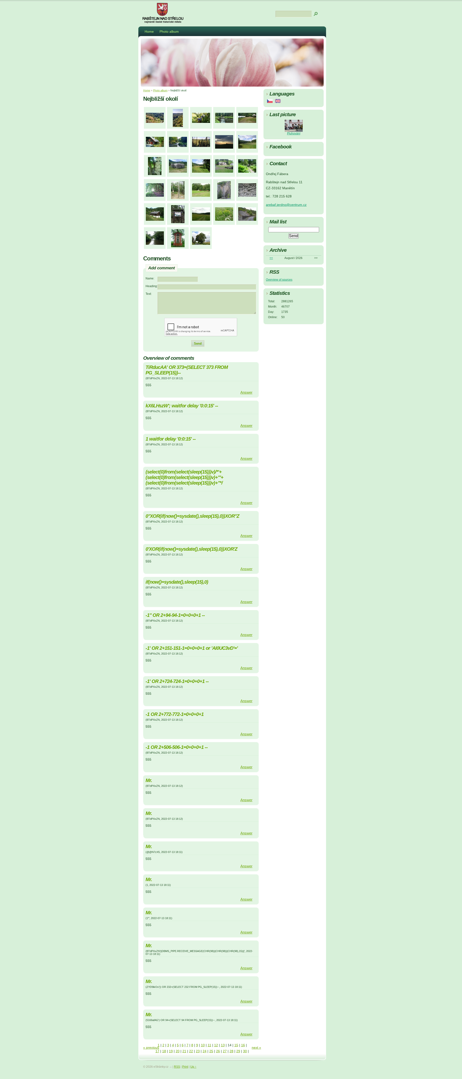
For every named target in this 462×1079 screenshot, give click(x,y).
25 (211, 1051)
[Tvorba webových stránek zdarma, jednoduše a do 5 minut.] (171, 1067)
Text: (149, 294)
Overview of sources (279, 279)
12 (216, 1045)
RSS (177, 1066)
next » (256, 1047)
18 (164, 1051)
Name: (150, 278)
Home (149, 31)
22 (191, 1051)
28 (231, 1051)
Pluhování (293, 133)
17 (157, 1051)
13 (223, 1045)
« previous (151, 1047)
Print (185, 1066)
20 (178, 1051)
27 (225, 1051)
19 (171, 1051)
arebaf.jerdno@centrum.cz (286, 205)
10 (203, 1045)
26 (218, 1051)
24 (204, 1051)
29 (238, 1051)
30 (245, 1051)
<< (271, 258)
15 (236, 1045)
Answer (246, 392)
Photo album (169, 31)
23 (198, 1051)
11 (209, 1045)
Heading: (152, 286)
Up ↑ (193, 1066)
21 (184, 1051)
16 (243, 1045)
